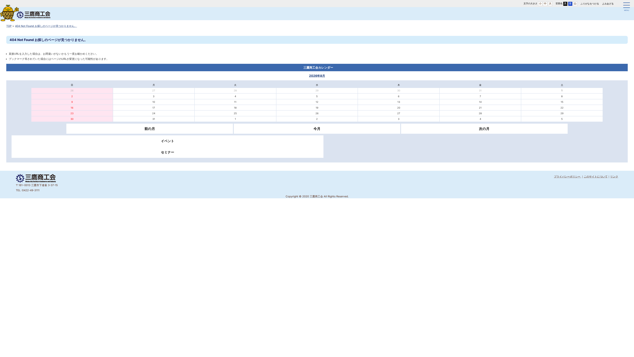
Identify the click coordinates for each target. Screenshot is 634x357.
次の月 (484, 129)
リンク (614, 176)
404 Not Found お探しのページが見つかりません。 (46, 26)
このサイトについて (596, 176)
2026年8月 (317, 76)
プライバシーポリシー (567, 176)
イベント (167, 141)
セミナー (167, 152)
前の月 (149, 129)
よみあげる (608, 3)
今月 (317, 129)
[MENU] (626, 5)
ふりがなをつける (590, 3)
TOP (9, 26)
